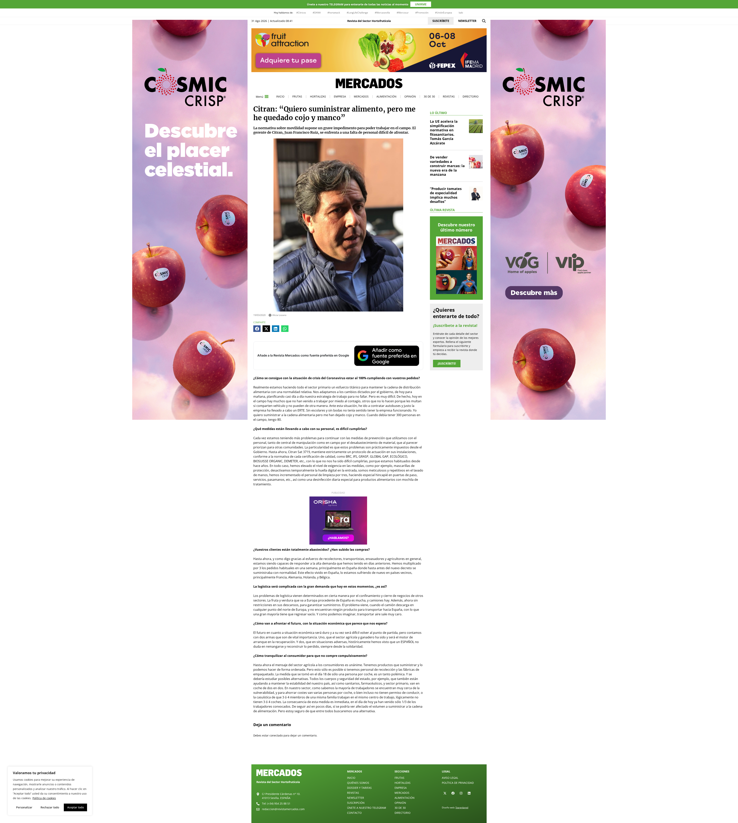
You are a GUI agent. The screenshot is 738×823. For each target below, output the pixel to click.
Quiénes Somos (358, 783)
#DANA (317, 12)
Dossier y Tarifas (359, 788)
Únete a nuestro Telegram (366, 808)
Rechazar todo (50, 807)
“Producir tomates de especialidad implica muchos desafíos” (446, 195)
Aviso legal (450, 778)
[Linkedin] (469, 793)
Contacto (354, 813)
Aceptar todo (75, 807)
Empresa (340, 96)
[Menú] (266, 96)
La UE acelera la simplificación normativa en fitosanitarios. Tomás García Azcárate (444, 132)
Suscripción (356, 803)
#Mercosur (403, 12)
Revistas (449, 96)
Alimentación (386, 96)
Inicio (280, 96)
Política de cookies (44, 798)
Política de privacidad (458, 783)
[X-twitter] (445, 793)
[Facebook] (453, 793)
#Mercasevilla (382, 12)
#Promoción (421, 12)
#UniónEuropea (443, 12)
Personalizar (24, 807)
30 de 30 (429, 96)
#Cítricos (301, 12)
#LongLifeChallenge (357, 12)
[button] (484, 21)
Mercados (361, 96)
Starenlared (461, 807)
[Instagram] (461, 793)
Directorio (471, 96)
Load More (369, 755)
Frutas (297, 96)
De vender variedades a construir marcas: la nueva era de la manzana (447, 166)
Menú (259, 96)
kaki (461, 12)
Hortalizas (318, 96)
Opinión (410, 96)
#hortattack (333, 12)
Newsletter (355, 798)
